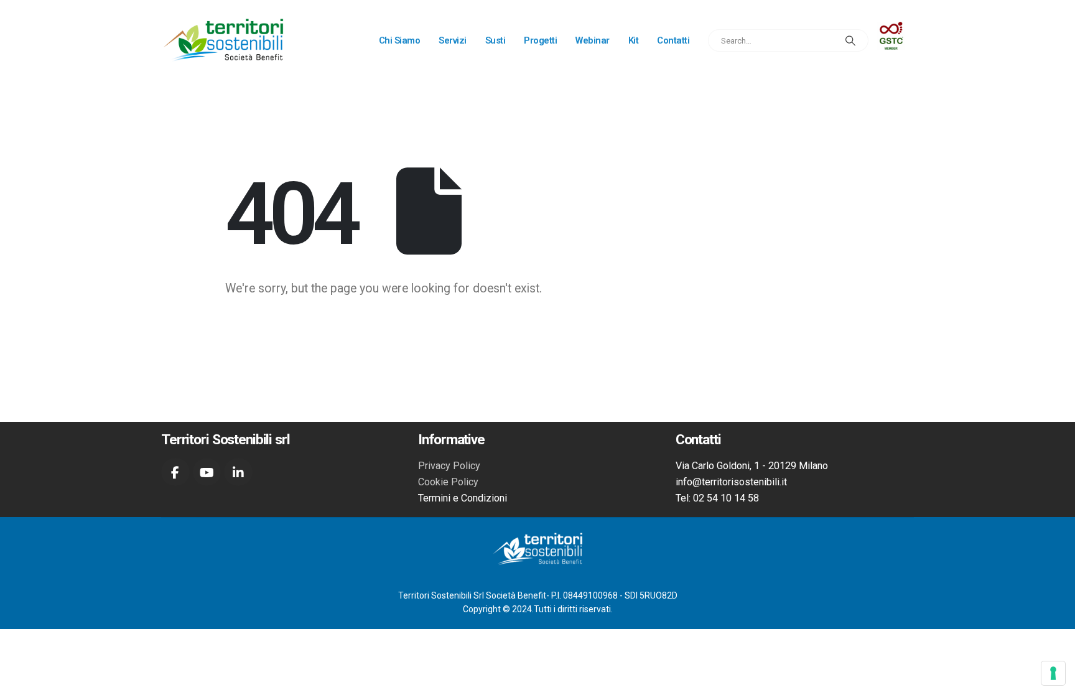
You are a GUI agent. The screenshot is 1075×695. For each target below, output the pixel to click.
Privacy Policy (449, 466)
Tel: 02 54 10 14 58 (717, 498)
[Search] (850, 40)
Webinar (592, 40)
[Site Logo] (223, 40)
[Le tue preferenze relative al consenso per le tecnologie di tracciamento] (1053, 673)
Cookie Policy (448, 482)
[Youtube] (207, 472)
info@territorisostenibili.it (731, 482)
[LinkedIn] (238, 472)
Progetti (540, 40)
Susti (495, 40)
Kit (633, 40)
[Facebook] (175, 472)
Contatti (673, 40)
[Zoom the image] (891, 30)
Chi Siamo (400, 40)
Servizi (453, 40)
